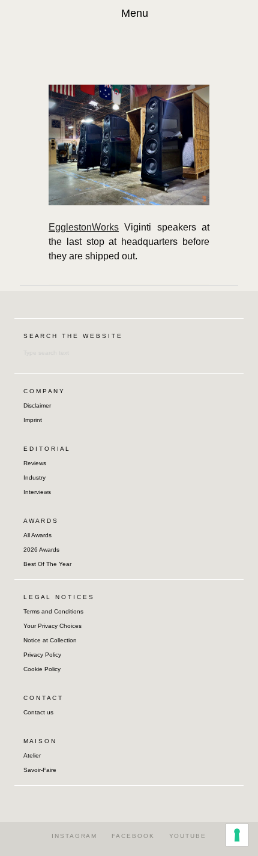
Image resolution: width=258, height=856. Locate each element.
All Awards (37, 535)
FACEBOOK (133, 836)
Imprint (32, 420)
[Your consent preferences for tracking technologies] (237, 835)
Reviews (34, 463)
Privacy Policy (42, 654)
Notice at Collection (50, 640)
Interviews (37, 492)
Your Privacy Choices (52, 625)
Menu (134, 13)
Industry (34, 477)
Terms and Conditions (53, 611)
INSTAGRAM (74, 836)
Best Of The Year (47, 564)
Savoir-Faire (39, 770)
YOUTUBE (187, 836)
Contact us (38, 712)
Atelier (32, 755)
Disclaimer (37, 405)
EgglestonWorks (84, 227)
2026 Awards (41, 549)
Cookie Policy (42, 669)
